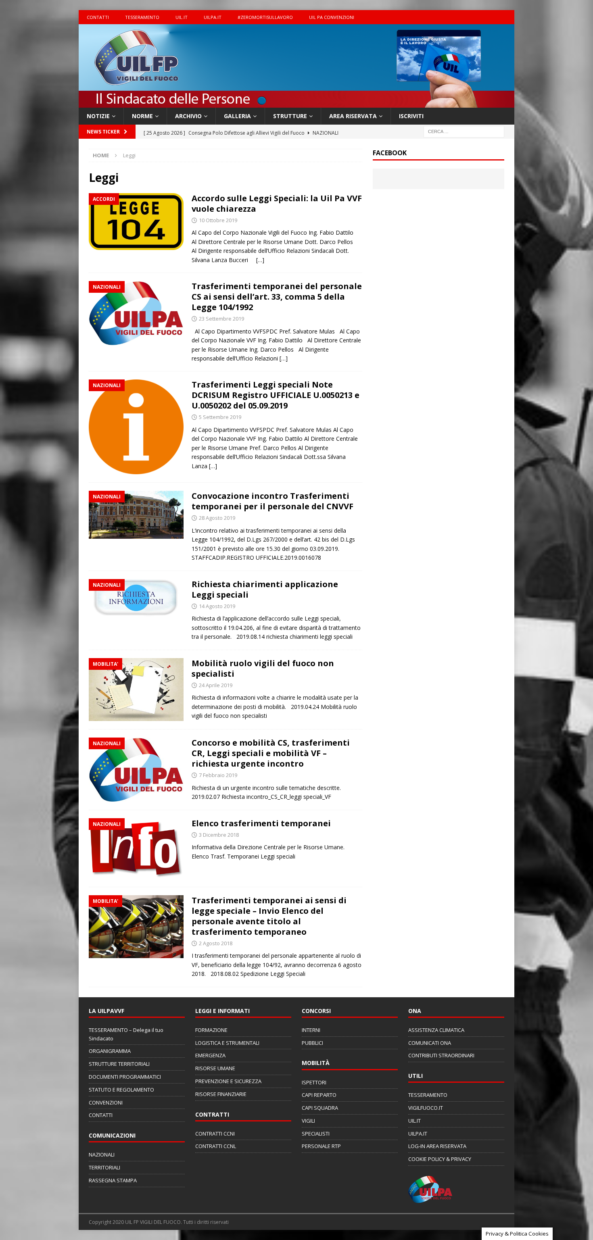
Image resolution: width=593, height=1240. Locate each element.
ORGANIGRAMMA (110, 1051)
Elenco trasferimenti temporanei (261, 823)
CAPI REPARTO (319, 1094)
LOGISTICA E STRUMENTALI (227, 1042)
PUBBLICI (312, 1042)
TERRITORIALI (104, 1167)
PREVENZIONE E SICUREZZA (228, 1081)
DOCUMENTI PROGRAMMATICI (125, 1076)
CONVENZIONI (106, 1102)
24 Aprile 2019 (215, 685)
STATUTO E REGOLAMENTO (121, 1089)
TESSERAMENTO (142, 17)
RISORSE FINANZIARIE (220, 1094)
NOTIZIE (98, 116)
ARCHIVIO (188, 116)
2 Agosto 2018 (215, 943)
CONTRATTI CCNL (215, 1146)
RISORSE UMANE (215, 1068)
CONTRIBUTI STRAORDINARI (441, 1055)
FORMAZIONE (211, 1030)
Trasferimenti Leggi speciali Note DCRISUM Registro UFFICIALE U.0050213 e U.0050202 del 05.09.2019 (275, 395)
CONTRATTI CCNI (215, 1133)
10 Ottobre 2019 (218, 220)
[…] (260, 260)
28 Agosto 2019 (217, 517)
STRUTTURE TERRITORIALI (119, 1063)
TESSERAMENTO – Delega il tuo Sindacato (126, 1034)
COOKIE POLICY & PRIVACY (439, 1159)
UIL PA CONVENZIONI (331, 17)
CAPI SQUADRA (320, 1107)
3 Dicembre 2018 (219, 834)
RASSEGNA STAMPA (113, 1180)
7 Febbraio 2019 (218, 775)
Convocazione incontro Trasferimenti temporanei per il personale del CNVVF (272, 501)
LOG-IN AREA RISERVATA (437, 1146)
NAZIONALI (102, 1154)
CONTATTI (98, 17)
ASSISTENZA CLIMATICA (436, 1030)
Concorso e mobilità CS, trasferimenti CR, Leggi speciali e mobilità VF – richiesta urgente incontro (271, 753)
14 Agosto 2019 (217, 606)
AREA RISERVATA (353, 116)
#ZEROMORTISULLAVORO (265, 17)
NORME (142, 116)
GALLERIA (237, 116)
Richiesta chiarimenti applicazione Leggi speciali (265, 589)
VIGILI (308, 1120)
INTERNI (311, 1030)
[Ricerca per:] (464, 131)
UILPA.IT (212, 17)
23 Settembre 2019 (221, 318)
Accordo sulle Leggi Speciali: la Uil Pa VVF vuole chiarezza (277, 203)
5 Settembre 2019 (220, 417)
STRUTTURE (290, 116)
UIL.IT (181, 17)
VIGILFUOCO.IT (425, 1107)
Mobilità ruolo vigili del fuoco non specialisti (263, 668)
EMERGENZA (210, 1055)
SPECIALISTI (316, 1133)
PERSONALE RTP (321, 1146)
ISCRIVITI (411, 116)
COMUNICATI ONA (429, 1042)
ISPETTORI (314, 1082)
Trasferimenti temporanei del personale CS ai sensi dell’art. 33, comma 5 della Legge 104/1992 (277, 297)
